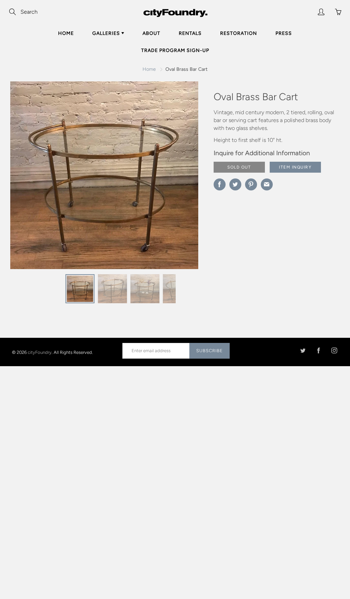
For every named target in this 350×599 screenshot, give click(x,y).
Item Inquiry (295, 167)
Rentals (190, 33)
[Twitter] (303, 351)
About (151, 33)
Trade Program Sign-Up (175, 50)
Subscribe (209, 350)
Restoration (238, 33)
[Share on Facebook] (220, 184)
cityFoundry (40, 352)
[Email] (267, 184)
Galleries (106, 33)
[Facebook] (318, 351)
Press (283, 33)
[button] (179, 177)
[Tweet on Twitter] (235, 184)
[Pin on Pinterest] (251, 184)
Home (66, 33)
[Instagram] (334, 351)
